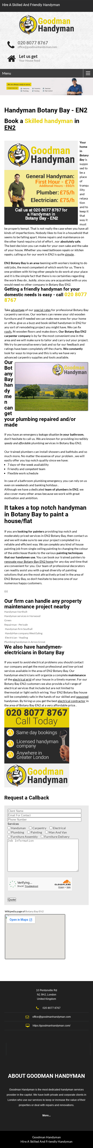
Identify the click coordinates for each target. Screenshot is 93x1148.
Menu (6, 73)
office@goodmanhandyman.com (37, 47)
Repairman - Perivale (16, 624)
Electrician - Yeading (16, 637)
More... (46, 1115)
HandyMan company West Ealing (23, 633)
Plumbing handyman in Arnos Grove (24, 641)
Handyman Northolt (15, 611)
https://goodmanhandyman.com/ (51, 1025)
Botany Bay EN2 (34, 911)
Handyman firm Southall (18, 629)
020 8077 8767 (33, 42)
